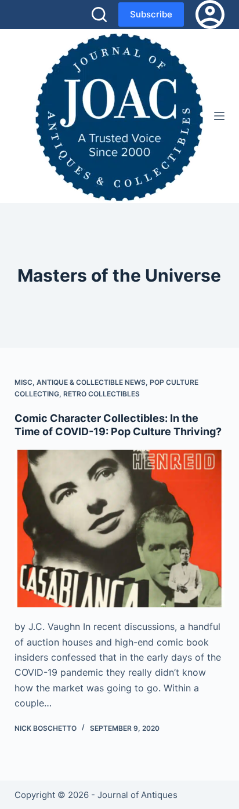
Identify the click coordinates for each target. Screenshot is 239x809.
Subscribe (151, 14)
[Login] (209, 14)
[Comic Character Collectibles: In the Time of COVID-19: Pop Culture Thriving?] (120, 528)
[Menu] (219, 116)
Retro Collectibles (101, 393)
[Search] (99, 14)
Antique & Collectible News (91, 382)
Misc (23, 382)
